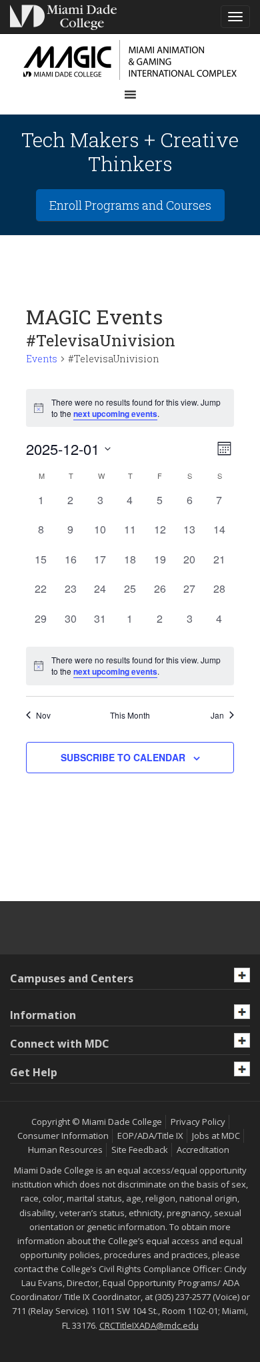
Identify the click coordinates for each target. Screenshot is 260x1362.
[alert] (130, 666)
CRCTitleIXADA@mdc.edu (149, 1325)
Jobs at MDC (216, 1136)
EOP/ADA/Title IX (150, 1136)
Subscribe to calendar (123, 757)
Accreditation (203, 1150)
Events (41, 358)
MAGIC (130, 60)
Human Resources (65, 1150)
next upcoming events (115, 414)
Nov (43, 715)
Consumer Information (63, 1136)
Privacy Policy (198, 1122)
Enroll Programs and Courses (130, 205)
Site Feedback (139, 1150)
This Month (130, 715)
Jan (217, 715)
